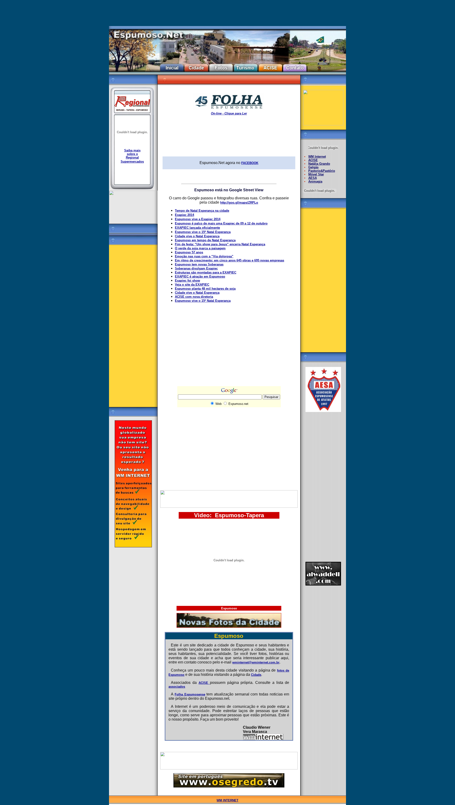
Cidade (256, 675)
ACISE (204, 683)
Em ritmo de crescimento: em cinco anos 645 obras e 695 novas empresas (229, 260)
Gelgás (313, 167)
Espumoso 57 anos (189, 252)
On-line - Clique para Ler (229, 113)
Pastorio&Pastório (321, 171)
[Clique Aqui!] (133, 546)
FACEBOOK (249, 163)
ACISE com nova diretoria (194, 296)
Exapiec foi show (187, 280)
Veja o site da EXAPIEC (192, 284)
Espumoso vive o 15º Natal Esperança (203, 232)
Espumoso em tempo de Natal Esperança (205, 240)
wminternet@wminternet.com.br (255, 662)
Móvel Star (316, 174)
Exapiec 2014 (184, 215)
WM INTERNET (227, 800)
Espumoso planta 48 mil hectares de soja (205, 288)
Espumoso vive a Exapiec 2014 (197, 219)
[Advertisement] (133, 324)
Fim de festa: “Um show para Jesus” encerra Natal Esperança (220, 244)
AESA (312, 178)
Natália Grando (319, 163)
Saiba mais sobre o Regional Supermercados (132, 156)
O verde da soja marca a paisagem (200, 248)
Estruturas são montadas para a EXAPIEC (205, 272)
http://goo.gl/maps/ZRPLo (239, 202)
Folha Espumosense (190, 694)
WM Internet (317, 156)
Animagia (315, 181)
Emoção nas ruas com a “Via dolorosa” (204, 256)
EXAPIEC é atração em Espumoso (200, 276)
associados (176, 686)
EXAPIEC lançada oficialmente (197, 227)
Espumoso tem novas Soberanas (199, 264)
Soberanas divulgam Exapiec (196, 268)
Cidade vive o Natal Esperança (197, 236)
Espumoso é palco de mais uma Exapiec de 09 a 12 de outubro (221, 223)
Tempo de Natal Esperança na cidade (202, 210)
